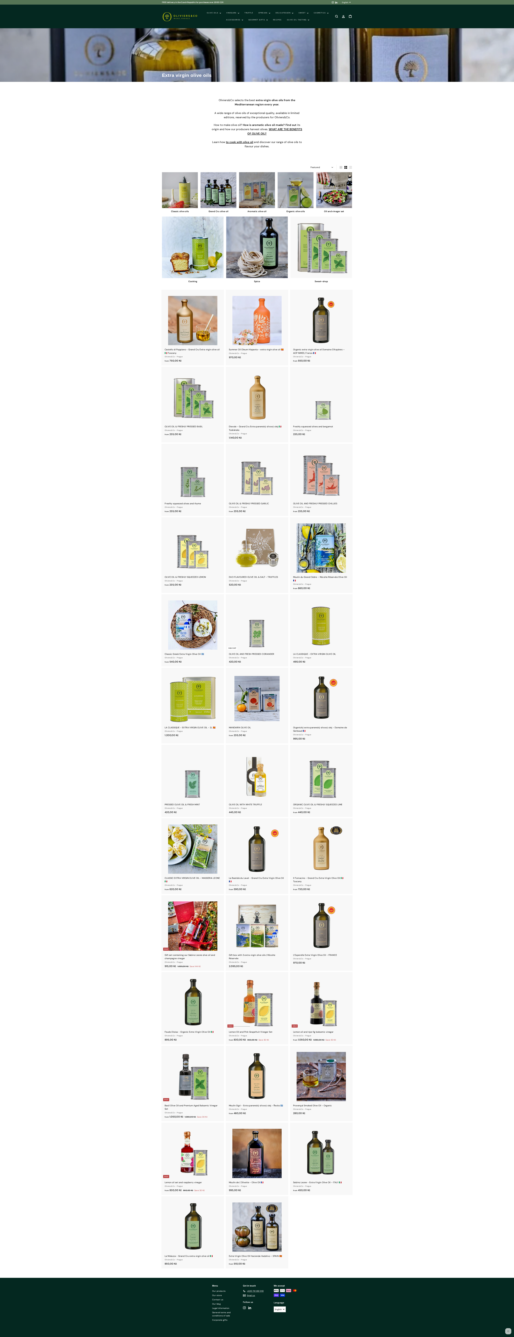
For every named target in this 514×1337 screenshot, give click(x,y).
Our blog (216, 1304)
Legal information (220, 1308)
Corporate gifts (219, 1320)
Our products (219, 1291)
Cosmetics (320, 13)
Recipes (277, 20)
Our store (217, 1295)
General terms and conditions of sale (221, 1314)
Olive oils (213, 13)
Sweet (302, 13)
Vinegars (231, 13)
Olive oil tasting (297, 20)
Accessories (233, 20)
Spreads (263, 13)
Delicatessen (283, 13)
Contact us (217, 1299)
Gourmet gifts (257, 20)
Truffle (249, 13)
